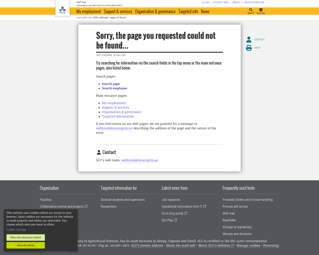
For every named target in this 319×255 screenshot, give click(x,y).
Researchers (108, 206)
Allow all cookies (26, 245)
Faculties (46, 200)
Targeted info (188, 11)
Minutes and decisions (237, 234)
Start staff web (84, 17)
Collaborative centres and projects (61, 206)
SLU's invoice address (147, 245)
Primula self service (235, 206)
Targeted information (118, 116)
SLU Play (167, 220)
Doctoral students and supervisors (123, 200)
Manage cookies (248, 245)
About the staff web (180, 245)
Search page (111, 84)
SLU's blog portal (172, 213)
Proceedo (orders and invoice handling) (248, 200)
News (205, 11)
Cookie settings (16, 229)
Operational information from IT (182, 206)
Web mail (229, 213)
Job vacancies (171, 200)
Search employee (114, 88)
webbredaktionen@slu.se (114, 128)
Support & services (118, 11)
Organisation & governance (155, 11)
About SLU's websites (214, 245)
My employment (88, 11)
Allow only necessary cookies (25, 237)
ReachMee (229, 220)
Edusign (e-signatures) (237, 227)
